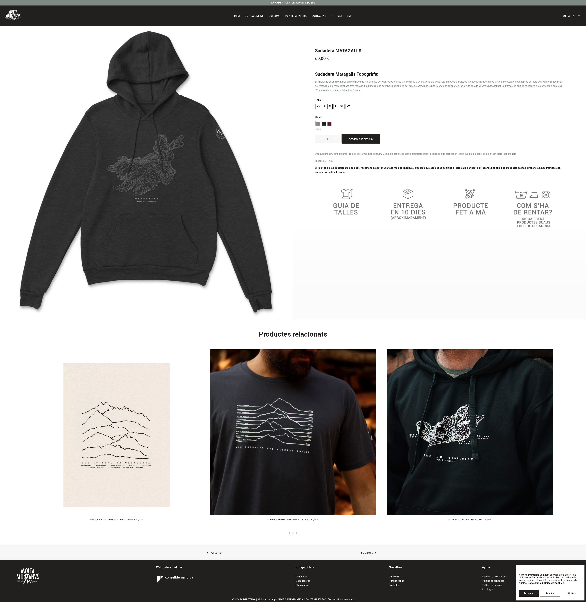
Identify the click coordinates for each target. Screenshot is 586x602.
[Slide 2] (293, 533)
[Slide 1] (289, 533)
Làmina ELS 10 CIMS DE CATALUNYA (116, 519)
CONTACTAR (319, 15)
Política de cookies (492, 585)
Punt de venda (396, 580)
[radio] (318, 106)
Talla (318, 100)
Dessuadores (303, 580)
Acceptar (529, 593)
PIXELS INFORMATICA (290, 599)
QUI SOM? (274, 15)
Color (318, 117)
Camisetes (301, 576)
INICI (237, 15)
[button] (565, 15)
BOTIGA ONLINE (254, 15)
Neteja (318, 129)
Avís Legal (487, 589)
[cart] (578, 15)
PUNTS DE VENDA (296, 15)
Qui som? (394, 576)
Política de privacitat (493, 580)
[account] (574, 15)
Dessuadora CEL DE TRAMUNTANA (470, 519)
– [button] (332, 15)
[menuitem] (237, 15)
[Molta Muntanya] (13, 15)
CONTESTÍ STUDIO (316, 599)
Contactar (394, 585)
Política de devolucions (494, 576)
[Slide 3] (296, 533)
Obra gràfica (302, 585)
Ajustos (572, 593)
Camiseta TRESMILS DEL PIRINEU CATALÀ (293, 519)
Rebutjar (550, 593)
